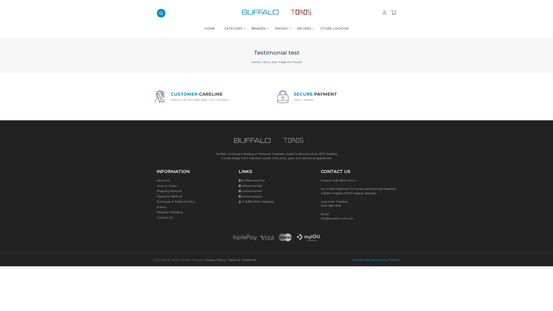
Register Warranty (170, 212)
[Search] (161, 13)
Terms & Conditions (242, 260)
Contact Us (165, 217)
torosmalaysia (252, 196)
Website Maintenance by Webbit (376, 260)
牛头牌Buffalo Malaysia (258, 201)
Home (256, 62)
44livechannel (252, 191)
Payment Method (169, 196)
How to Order (167, 185)
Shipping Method (169, 191)
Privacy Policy (215, 260)
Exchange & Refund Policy (176, 201)
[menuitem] (209, 27)
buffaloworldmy (253, 180)
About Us (163, 180)
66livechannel (252, 185)
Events (162, 207)
